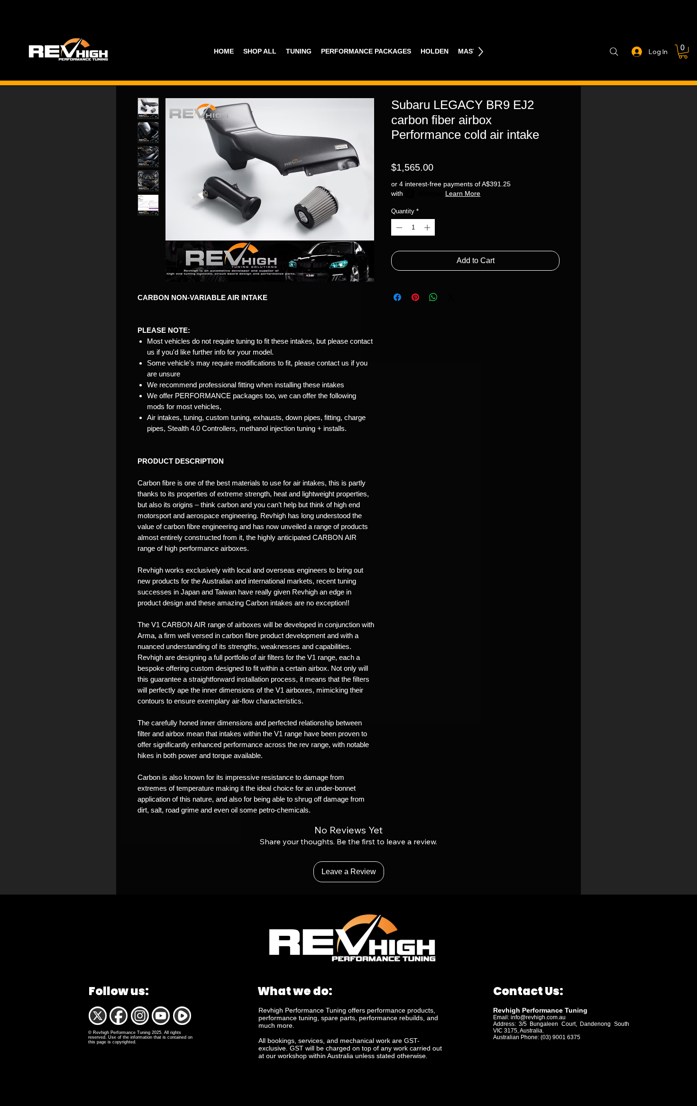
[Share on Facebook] (397, 297)
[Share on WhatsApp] (433, 297)
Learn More (462, 193)
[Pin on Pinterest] (415, 297)
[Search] (613, 51)
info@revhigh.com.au (538, 1017)
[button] (683, 51)
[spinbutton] (413, 227)
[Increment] (428, 227)
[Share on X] (451, 297)
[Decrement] (398, 227)
